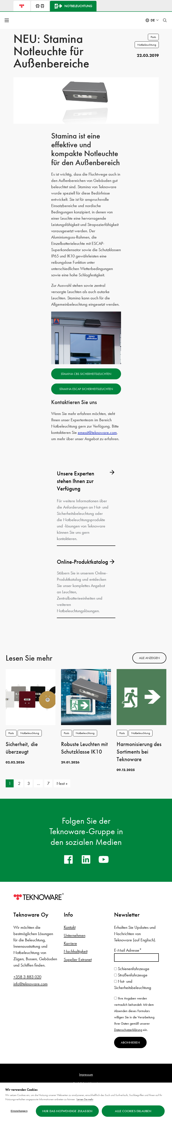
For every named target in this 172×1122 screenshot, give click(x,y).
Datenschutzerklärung (128, 1030)
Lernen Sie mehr (85, 1099)
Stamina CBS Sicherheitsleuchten (86, 374)
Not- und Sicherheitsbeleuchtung (132, 984)
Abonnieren (130, 1042)
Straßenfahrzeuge (132, 974)
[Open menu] (7, 20)
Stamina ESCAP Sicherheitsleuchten (86, 389)
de (153, 20)
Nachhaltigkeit (75, 951)
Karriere (70, 943)
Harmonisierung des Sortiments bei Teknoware (139, 752)
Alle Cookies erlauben (133, 1111)
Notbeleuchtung (146, 45)
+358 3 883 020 (27, 976)
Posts (153, 37)
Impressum (86, 1074)
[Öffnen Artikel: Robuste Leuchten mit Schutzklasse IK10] (86, 696)
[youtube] (103, 859)
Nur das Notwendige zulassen (67, 1111)
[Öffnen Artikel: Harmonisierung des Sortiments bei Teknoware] (141, 696)
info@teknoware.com (30, 983)
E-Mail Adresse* (128, 950)
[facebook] (68, 859)
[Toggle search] (164, 20)
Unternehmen (74, 935)
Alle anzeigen (149, 658)
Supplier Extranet (78, 959)
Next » (62, 783)
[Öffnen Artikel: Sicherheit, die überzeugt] (30, 696)
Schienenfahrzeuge (133, 968)
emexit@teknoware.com (97, 432)
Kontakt (70, 927)
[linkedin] (86, 859)
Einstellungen (19, 1111)
